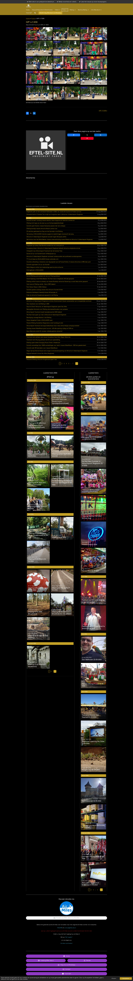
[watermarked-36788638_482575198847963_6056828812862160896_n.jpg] (93, 77)
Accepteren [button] (126, 978)
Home (28, 18)
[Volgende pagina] (76, 363)
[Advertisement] (66, 187)
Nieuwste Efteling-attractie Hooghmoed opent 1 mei (42, 359)
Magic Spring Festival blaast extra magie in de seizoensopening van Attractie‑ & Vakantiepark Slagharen (57, 350)
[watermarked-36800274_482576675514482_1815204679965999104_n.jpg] (39, 93)
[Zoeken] (35, 12)
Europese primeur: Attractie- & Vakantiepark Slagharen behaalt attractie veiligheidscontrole (53, 248)
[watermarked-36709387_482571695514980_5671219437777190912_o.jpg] (66, 63)
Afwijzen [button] (114, 978)
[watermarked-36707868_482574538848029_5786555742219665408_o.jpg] (39, 63)
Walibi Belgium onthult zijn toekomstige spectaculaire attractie (45, 267)
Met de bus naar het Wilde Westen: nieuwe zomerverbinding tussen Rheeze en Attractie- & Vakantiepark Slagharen (60, 239)
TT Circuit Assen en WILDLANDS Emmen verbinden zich (42, 259)
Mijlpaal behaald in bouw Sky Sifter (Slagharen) (40, 353)
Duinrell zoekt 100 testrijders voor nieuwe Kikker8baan (42, 348)
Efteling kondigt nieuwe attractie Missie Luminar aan (42, 228)
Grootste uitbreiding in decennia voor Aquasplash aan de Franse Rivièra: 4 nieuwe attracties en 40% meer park (59, 262)
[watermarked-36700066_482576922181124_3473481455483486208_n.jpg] (39, 48)
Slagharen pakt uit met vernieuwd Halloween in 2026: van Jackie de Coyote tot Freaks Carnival (54, 211)
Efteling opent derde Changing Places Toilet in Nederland (43, 342)
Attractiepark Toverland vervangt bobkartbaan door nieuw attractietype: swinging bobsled (53, 325)
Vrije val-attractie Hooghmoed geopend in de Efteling (42, 295)
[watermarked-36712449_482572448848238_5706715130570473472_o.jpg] (39, 77)
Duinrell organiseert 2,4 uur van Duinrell (38, 264)
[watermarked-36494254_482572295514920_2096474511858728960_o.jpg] (39, 33)
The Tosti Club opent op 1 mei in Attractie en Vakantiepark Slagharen (46, 314)
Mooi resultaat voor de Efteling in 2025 (38, 304)
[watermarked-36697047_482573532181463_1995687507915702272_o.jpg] (93, 33)
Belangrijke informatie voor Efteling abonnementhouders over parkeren (47, 309)
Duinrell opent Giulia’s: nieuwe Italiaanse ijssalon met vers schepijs (46, 226)
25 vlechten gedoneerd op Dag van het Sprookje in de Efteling (45, 231)
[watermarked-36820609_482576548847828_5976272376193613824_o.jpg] (93, 93)
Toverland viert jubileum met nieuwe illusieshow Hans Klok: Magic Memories (48, 337)
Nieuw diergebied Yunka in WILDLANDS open (40, 320)
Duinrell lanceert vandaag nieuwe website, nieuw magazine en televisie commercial (50, 220)
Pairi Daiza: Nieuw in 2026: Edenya (36, 287)
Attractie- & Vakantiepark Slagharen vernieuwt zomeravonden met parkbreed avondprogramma (54, 256)
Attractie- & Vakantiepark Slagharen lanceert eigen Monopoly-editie (46, 236)
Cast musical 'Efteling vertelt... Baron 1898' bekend (41, 284)
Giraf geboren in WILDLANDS (35, 270)
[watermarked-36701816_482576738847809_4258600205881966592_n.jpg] (66, 48)
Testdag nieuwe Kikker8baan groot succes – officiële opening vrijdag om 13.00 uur (50, 328)
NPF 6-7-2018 (40, 18)
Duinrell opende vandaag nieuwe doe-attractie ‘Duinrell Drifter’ (45, 289)
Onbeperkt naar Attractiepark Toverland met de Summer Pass (44, 251)
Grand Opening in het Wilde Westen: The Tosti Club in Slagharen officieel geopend (50, 278)
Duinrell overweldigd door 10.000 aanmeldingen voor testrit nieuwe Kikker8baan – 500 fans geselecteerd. (56, 345)
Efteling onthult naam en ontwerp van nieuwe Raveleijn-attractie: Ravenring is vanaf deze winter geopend (57, 281)
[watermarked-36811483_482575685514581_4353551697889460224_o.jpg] (66, 93)
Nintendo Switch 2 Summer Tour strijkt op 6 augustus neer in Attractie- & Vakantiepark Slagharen (55, 214)
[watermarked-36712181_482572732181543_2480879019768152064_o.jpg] (93, 63)
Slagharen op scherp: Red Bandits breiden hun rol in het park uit (45, 245)
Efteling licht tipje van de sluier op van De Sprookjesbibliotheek (45, 223)
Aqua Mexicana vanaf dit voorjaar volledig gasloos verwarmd (44, 331)
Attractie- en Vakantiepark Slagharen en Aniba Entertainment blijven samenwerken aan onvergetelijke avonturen (59, 301)
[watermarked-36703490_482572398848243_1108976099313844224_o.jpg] (93, 48)
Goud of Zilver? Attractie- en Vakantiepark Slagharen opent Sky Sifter (47, 306)
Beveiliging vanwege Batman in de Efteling (39, 317)
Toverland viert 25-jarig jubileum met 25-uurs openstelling (43, 340)
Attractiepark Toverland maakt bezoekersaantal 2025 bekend (44, 312)
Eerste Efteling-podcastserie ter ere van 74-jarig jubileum (43, 276)
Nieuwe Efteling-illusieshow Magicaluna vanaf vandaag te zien (45, 323)
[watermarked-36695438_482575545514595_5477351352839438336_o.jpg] (66, 33)
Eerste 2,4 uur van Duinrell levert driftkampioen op (41, 253)
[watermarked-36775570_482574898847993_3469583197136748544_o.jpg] (66, 77)
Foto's (33, 18)
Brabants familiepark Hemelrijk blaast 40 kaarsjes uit (42, 292)
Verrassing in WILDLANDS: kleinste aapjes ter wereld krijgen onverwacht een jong (50, 234)
